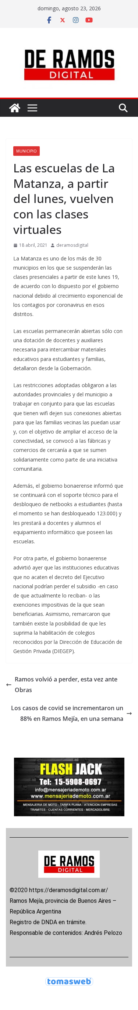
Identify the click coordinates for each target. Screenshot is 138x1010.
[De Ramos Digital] (15, 108)
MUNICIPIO (26, 151)
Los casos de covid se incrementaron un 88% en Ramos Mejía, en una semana (67, 713)
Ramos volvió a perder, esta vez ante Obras (66, 684)
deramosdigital (72, 245)
